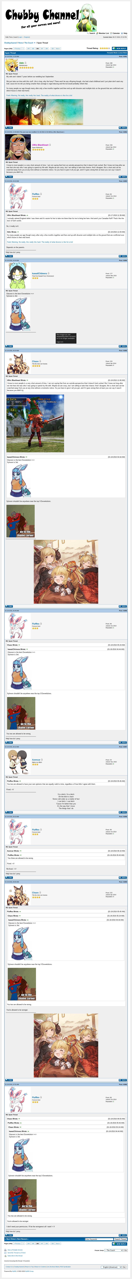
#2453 (125, 181)
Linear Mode (123, 53)
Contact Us (9, 1266)
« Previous (17, 48)
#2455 (125, 350)
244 (28, 48)
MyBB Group (29, 1271)
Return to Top (29, 1266)
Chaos (35, 361)
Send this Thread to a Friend (16, 1253)
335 (52, 48)
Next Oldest (11, 1239)
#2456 (125, 610)
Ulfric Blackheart (58, 132)
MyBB (14, 1271)
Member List (104, 33)
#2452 (125, 132)
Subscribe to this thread (15, 1256)
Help (125, 33)
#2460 (125, 1084)
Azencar (36, 760)
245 (33, 48)
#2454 (125, 260)
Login (20, 37)
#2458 (125, 816)
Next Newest (22, 1239)
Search (92, 33)
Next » (58, 48)
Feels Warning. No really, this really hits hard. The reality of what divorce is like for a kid (39, 95)
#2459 (125, 882)
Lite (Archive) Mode (53, 1266)
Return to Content (40, 1266)
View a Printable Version (15, 1250)
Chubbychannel (10, 43)
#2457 (125, 747)
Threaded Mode (112, 53)
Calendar (116, 33)
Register (26, 37)
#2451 (125, 56)
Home (20, 43)
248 (46, 48)
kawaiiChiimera (39, 273)
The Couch (28, 43)
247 (42, 48)
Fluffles (35, 194)
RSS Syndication (65, 1266)
